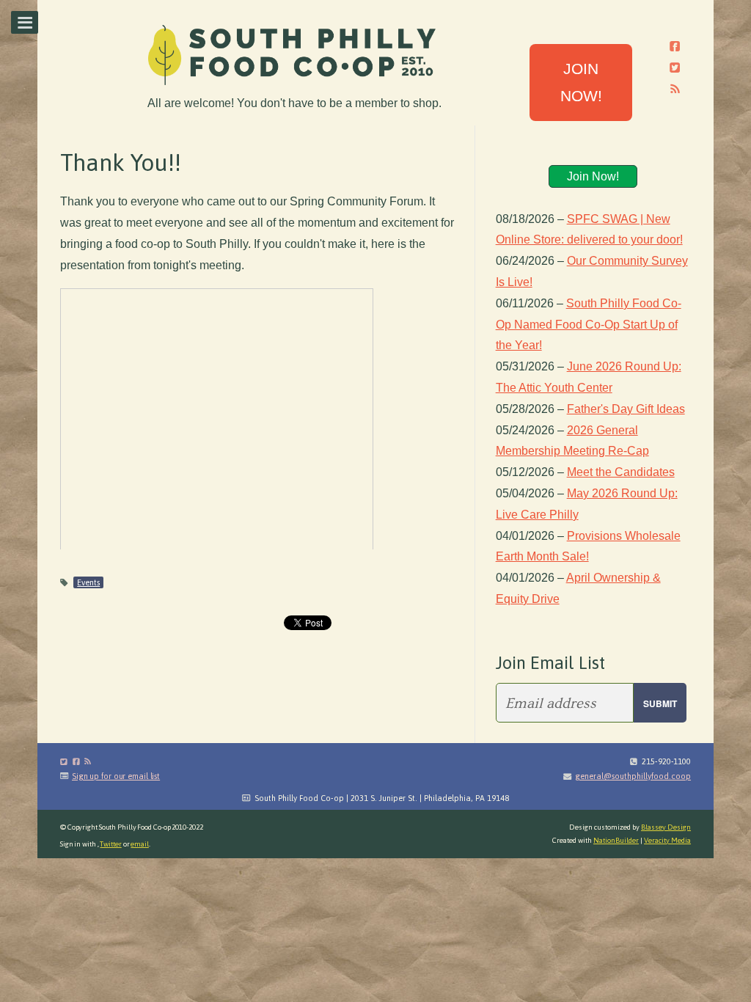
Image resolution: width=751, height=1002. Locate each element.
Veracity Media (667, 840)
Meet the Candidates (621, 472)
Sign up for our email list (116, 776)
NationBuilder (616, 840)
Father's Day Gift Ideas (626, 409)
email (140, 844)
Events (88, 582)
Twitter (110, 844)
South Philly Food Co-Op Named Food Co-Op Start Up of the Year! (588, 324)
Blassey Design (666, 827)
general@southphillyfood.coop (633, 776)
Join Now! (593, 176)
